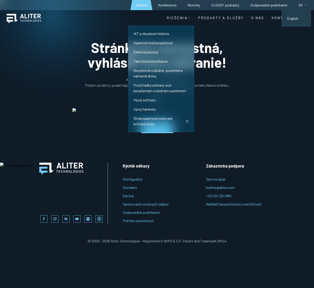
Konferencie (167, 5)
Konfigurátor (133, 179)
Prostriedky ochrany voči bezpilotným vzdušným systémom (160, 88)
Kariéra (141, 5)
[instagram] (55, 218)
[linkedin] (66, 218)
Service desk (216, 179)
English (292, 18)
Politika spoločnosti (138, 220)
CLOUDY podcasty (225, 5)
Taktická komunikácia (151, 61)
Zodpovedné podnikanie (268, 5)
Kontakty (130, 187)
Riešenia (177, 17)
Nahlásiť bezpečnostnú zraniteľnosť (234, 204)
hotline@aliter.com (220, 187)
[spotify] (88, 218)
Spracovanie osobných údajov (146, 204)
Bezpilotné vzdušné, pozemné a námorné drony (158, 73)
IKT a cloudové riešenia (151, 33)
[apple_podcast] (99, 218)
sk (300, 5)
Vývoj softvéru (145, 100)
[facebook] (44, 218)
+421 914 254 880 (218, 196)
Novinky (194, 5)
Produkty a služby (221, 17)
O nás (257, 17)
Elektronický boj (146, 52)
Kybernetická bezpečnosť (153, 43)
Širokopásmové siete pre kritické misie (153, 121)
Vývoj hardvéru (145, 109)
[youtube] (77, 218)
